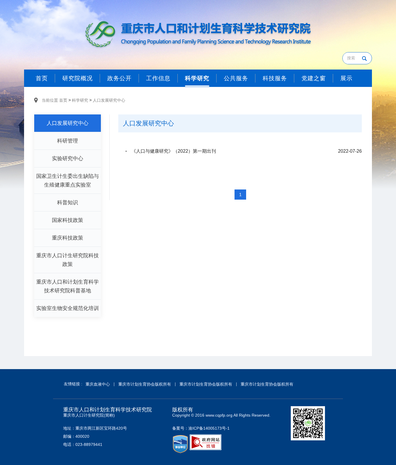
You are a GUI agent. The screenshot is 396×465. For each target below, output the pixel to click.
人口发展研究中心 (109, 100)
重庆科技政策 (67, 238)
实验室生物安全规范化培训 (67, 308)
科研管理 (67, 141)
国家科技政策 (67, 220)
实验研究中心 (67, 158)
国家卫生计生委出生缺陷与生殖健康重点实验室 (67, 180)
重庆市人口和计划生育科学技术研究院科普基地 (67, 286)
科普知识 (67, 202)
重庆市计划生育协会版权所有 (144, 384)
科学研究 (80, 100)
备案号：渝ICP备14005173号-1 (201, 428)
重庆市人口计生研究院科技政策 (67, 260)
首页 (63, 100)
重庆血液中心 (98, 384)
